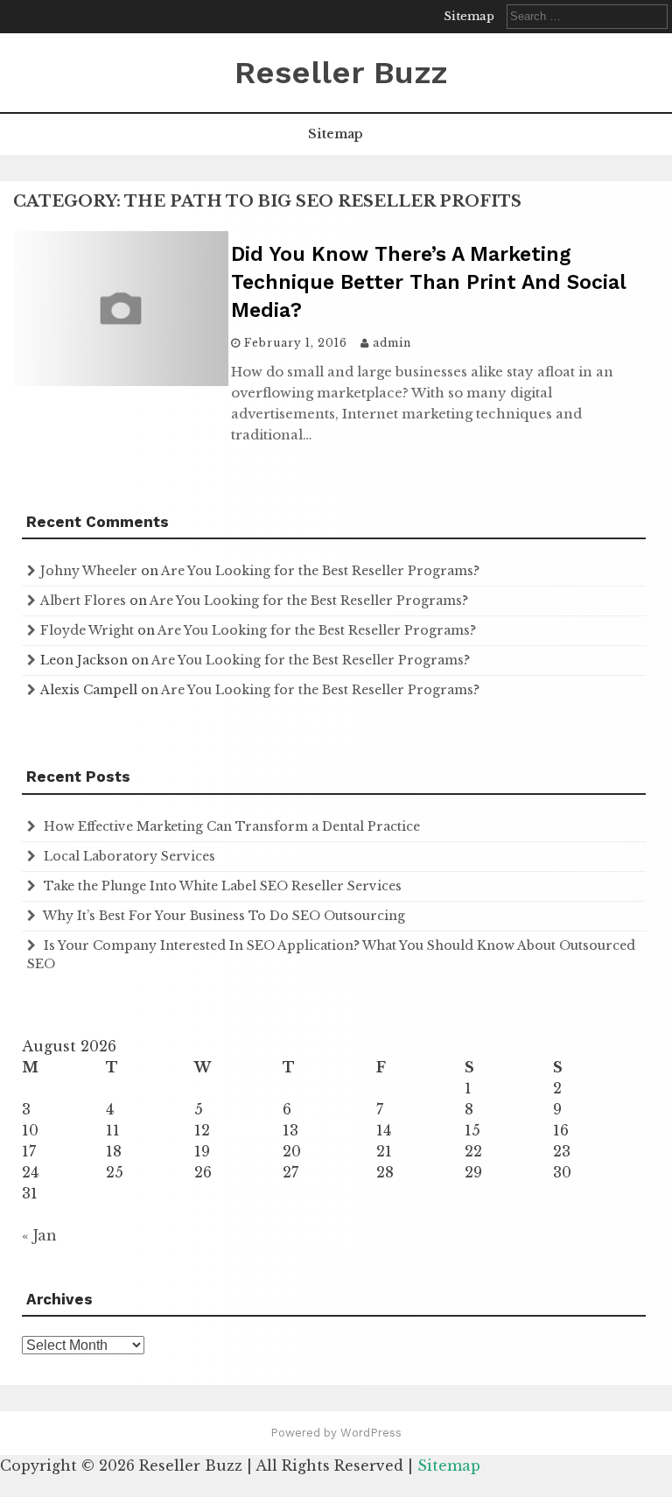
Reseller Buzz (340, 72)
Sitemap (469, 16)
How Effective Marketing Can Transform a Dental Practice (232, 826)
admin (392, 342)
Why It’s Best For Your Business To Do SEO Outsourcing (224, 916)
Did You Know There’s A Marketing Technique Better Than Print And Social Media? (428, 282)
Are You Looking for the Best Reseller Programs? (320, 571)
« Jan (39, 1235)
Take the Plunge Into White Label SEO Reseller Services (223, 886)
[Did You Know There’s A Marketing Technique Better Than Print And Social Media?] (120, 381)
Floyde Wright (87, 630)
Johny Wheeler (88, 571)
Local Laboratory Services (129, 856)
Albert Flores (83, 600)
